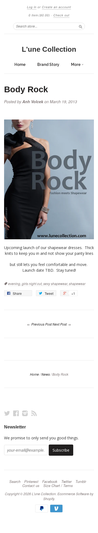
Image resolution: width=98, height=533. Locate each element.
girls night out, (32, 283)
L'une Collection (49, 49)
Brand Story (48, 64)
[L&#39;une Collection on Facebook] (16, 413)
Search (14, 481)
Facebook (49, 481)
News (45, 374)
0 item (39, 15)
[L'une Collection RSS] (34, 413)
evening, (15, 283)
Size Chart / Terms (58, 486)
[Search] (80, 26)
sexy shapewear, (56, 283)
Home (20, 64)
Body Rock (26, 89)
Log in (31, 7)
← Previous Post (39, 324)
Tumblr (80, 481)
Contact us (30, 486)
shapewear (77, 283)
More (76, 64)
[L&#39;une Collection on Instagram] (25, 413)
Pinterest (31, 481)
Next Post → (62, 324)
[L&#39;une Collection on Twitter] (7, 413)
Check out (61, 15)
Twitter (66, 481)
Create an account (56, 7)
